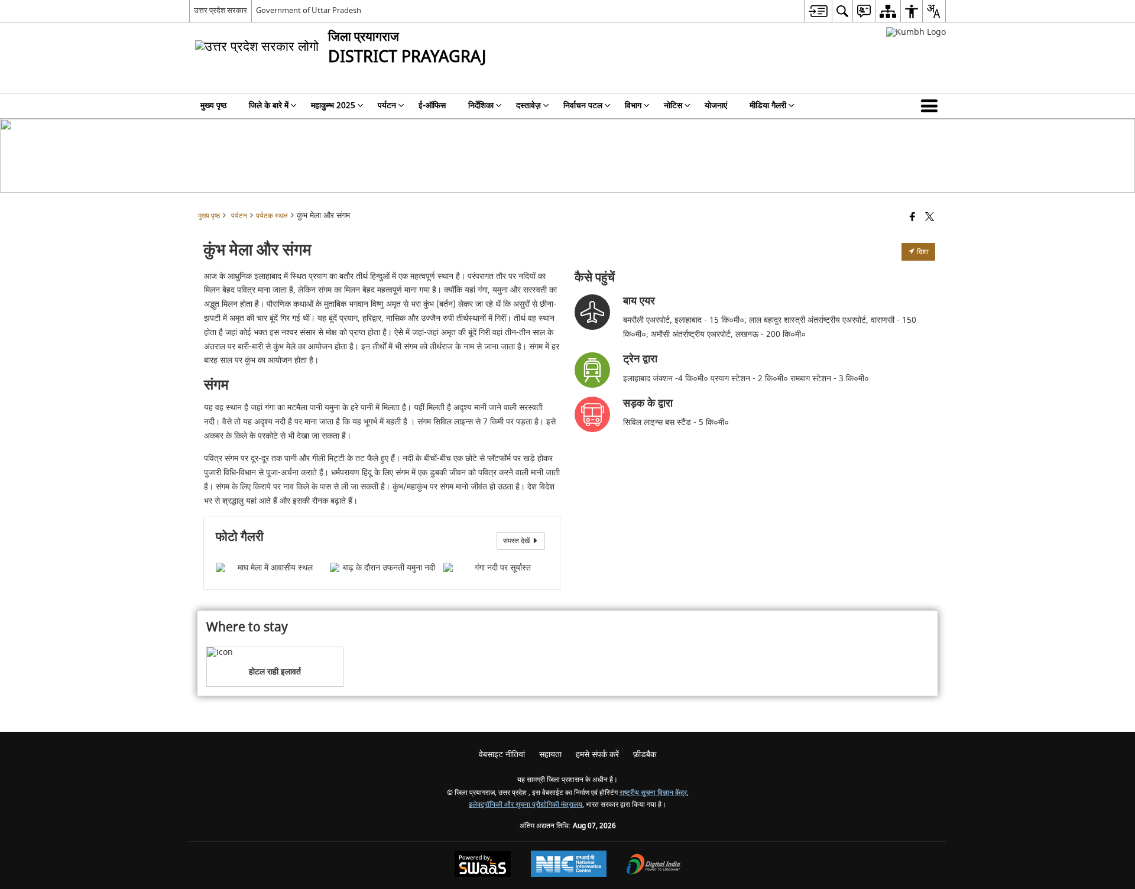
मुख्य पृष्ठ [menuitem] (213, 105)
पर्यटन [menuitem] (387, 105)
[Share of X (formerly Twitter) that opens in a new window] (929, 218)
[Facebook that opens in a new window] (912, 218)
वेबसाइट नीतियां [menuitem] (502, 754)
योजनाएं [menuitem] (716, 105)
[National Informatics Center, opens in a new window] (568, 865)
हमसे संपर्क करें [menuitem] (597, 754)
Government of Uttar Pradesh (308, 10)
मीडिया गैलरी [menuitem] (768, 105)
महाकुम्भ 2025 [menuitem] (333, 105)
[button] (931, 105)
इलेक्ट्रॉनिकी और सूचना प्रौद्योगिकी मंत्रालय (525, 805)
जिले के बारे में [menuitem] (268, 105)
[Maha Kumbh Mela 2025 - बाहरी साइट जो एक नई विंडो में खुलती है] (916, 32)
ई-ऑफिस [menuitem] (432, 105)
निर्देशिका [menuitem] (481, 105)
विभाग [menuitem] (633, 105)
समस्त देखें (517, 541)
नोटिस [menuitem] (673, 105)
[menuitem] (818, 11)
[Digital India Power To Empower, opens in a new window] (654, 865)
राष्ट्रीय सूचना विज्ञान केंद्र (653, 793)
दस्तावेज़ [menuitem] (528, 105)
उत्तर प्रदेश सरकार (220, 10)
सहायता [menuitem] (550, 754)
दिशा (922, 251)
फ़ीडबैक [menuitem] (644, 754)
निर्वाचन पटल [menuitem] (582, 105)
